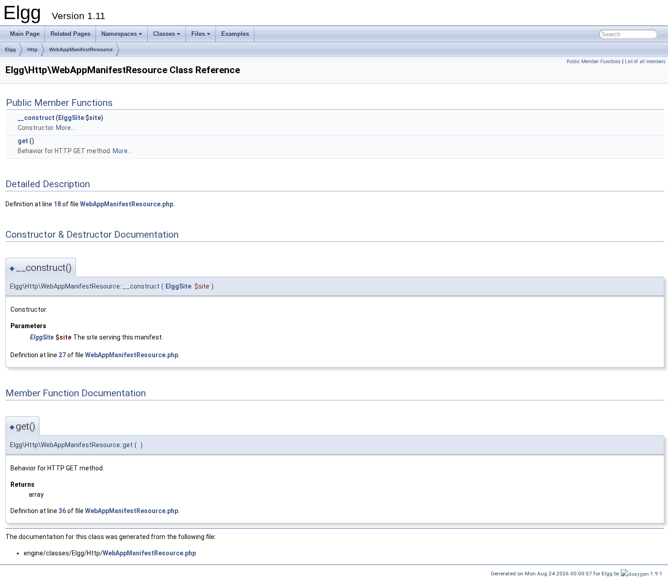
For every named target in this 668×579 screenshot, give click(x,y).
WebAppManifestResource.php (126, 204)
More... (65, 127)
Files (198, 33)
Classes (164, 33)
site (95, 117)
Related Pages (70, 33)
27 (62, 355)
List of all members (645, 62)
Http (32, 49)
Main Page (25, 33)
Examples (235, 33)
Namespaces (119, 33)
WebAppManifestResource (81, 49)
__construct (36, 117)
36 (62, 510)
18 (57, 204)
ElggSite (71, 117)
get (23, 141)
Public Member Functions (594, 62)
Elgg (10, 49)
